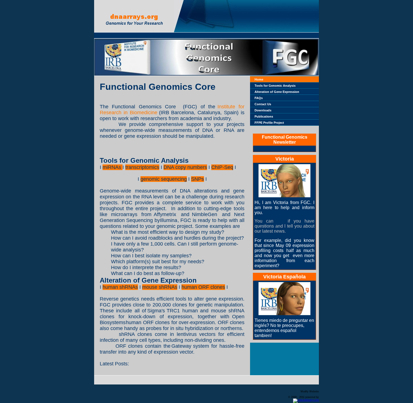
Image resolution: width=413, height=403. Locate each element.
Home (259, 79)
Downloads (263, 110)
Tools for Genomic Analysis (275, 85)
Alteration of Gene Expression (277, 91)
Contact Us (263, 104)
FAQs (259, 98)
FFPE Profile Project (269, 122)
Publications (264, 116)
